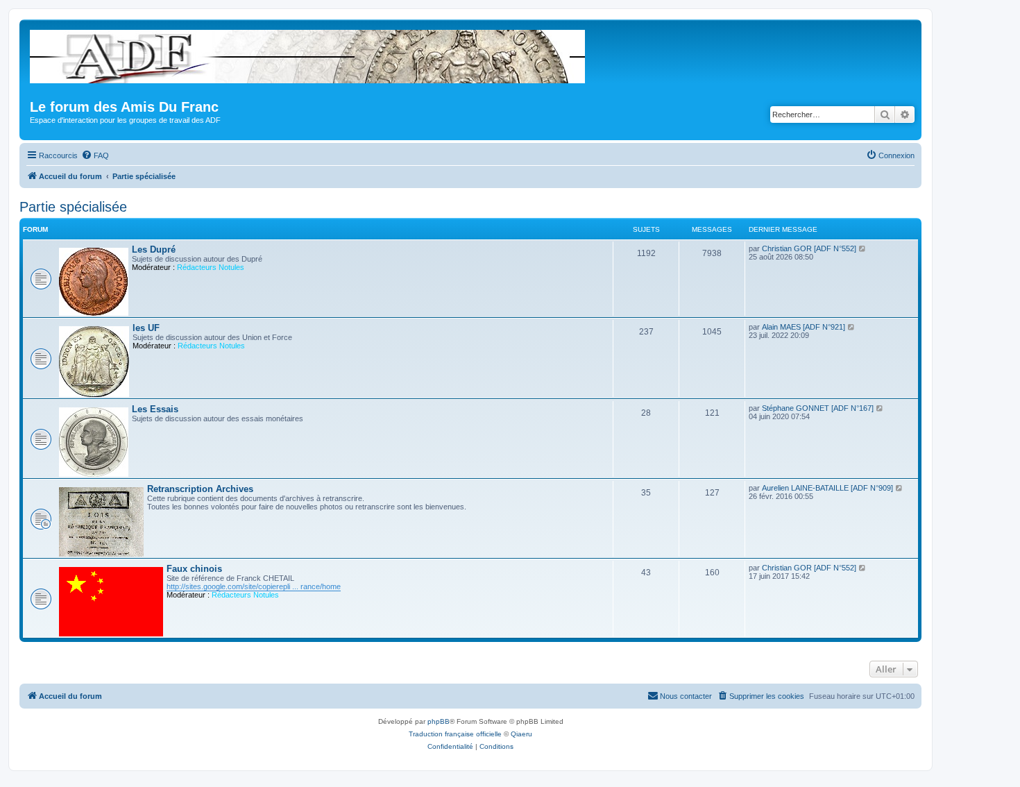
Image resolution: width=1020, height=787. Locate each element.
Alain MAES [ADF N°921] (803, 327)
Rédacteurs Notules (210, 267)
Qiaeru (521, 734)
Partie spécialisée (73, 206)
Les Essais (155, 409)
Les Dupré (154, 249)
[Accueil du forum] (308, 54)
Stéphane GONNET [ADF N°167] (818, 408)
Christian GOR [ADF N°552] (809, 248)
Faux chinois (194, 569)
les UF (146, 328)
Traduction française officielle (455, 734)
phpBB (438, 721)
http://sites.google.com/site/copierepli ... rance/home (254, 586)
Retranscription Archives (200, 489)
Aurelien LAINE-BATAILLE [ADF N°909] (827, 488)
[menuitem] (95, 155)
